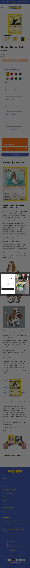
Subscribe (8, 289)
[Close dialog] (28, 275)
